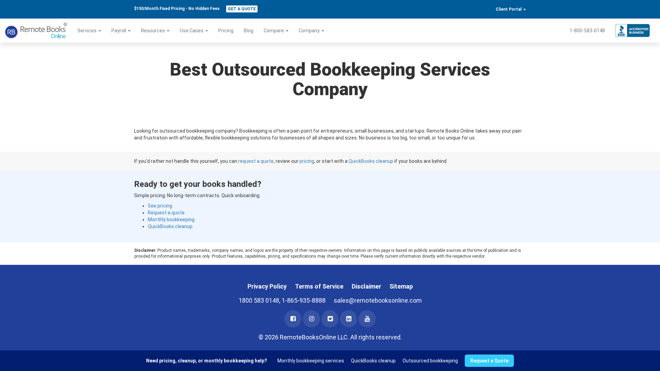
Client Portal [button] (509, 9)
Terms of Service (319, 286)
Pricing (225, 30)
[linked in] (348, 318)
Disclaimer (366, 286)
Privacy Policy (267, 286)
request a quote (256, 161)
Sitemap (401, 286)
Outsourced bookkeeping (430, 360)
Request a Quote (489, 360)
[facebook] (292, 318)
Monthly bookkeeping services (310, 360)
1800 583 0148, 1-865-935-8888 (282, 300)
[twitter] (330, 318)
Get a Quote (242, 9)
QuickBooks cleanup (371, 161)
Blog (248, 30)
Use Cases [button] (192, 30)
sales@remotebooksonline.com (378, 300)
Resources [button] (153, 30)
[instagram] (311, 318)
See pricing (160, 206)
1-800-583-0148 (587, 30)
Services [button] (87, 30)
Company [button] (310, 30)
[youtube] (367, 318)
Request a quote (166, 212)
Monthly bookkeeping (171, 219)
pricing (306, 161)
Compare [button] (274, 30)
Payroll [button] (119, 30)
